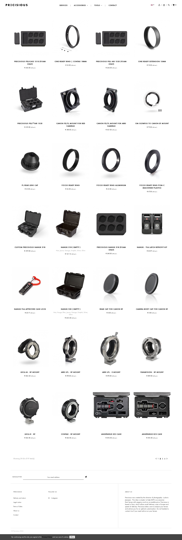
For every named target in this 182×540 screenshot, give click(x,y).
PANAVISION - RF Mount (152, 372)
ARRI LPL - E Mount (111, 372)
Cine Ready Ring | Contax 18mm (71, 61)
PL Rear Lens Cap (30, 185)
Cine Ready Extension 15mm (152, 61)
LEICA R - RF (30, 434)
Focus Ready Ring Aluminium (111, 185)
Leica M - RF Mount (30, 372)
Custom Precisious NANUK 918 (30, 247)
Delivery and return (19, 498)
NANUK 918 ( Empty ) (70, 247)
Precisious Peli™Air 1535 (29, 123)
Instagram (54, 498)
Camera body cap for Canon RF (152, 309)
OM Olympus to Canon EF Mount (152, 123)
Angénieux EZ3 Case (152, 434)
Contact (15, 515)
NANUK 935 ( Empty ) (70, 309)
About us (16, 511)
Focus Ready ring (71, 185)
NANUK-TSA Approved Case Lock (30, 309)
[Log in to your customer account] (159, 5)
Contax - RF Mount (70, 434)
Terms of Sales (17, 506)
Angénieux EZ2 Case (111, 434)
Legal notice (17, 502)
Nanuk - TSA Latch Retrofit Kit (152, 247)
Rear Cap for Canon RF (111, 309)
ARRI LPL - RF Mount (70, 372)
